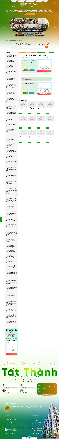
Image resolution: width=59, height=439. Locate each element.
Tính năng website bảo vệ (10, 70)
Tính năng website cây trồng (10, 251)
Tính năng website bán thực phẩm (11, 171)
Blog (33, 418)
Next (55, 27)
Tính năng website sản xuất (10, 250)
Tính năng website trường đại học (11, 286)
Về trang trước (24, 75)
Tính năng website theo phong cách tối (11, 274)
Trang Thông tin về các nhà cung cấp (23, 122)
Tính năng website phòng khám (11, 166)
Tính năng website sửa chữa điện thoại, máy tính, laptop (11, 304)
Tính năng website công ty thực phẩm (11, 147)
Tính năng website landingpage (11, 266)
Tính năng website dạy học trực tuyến (11, 168)
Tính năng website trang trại (10, 143)
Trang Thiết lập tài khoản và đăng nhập (31, 108)
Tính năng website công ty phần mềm (11, 86)
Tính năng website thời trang (10, 108)
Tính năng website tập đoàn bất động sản (11, 230)
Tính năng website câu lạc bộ (10, 246)
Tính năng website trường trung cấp (11, 284)
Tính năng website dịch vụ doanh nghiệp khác (11, 82)
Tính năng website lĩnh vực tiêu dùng (11, 156)
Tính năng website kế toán (10, 67)
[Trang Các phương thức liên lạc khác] (32, 118)
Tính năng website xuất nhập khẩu (11, 78)
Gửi (41, 430)
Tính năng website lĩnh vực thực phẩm (11, 177)
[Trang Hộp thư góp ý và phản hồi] (23, 104)
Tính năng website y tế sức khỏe (11, 184)
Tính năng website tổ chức (10, 239)
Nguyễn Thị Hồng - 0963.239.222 (11, 389)
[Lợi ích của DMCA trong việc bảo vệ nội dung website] (14, 429)
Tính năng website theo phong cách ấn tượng (11, 276)
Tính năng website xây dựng (10, 206)
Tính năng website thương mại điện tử (11, 271)
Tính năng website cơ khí (10, 262)
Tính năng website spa (9, 119)
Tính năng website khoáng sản (10, 300)
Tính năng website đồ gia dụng (10, 92)
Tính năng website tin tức (10, 267)
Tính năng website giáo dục (10, 288)
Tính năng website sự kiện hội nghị (11, 321)
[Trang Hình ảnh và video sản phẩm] (41, 132)
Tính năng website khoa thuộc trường (10, 290)
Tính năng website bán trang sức (11, 112)
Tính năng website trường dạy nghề (11, 287)
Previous (4, 27)
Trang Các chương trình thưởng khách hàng (41, 108)
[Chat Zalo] (9, 387)
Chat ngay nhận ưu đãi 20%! (11, 353)
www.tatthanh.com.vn (12, 422)
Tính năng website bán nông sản (11, 151)
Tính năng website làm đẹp (10, 118)
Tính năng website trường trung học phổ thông (11, 283)
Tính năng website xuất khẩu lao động (11, 77)
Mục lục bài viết (0, 219)
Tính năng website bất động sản (11, 224)
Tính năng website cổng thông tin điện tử (11, 241)
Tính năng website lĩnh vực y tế (10, 160)
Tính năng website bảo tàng (10, 247)
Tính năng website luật (9, 79)
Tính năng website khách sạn (10, 59)
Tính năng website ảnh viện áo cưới (11, 123)
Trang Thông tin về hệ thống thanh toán (31, 137)
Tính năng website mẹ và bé (10, 93)
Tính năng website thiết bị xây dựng (11, 218)
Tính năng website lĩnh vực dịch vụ (11, 157)
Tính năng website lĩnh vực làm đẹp (11, 180)
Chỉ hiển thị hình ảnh (45, 52)
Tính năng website (11, 40)
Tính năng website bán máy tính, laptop (11, 101)
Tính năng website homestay (10, 61)
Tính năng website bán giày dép (11, 111)
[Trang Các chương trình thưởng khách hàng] (41, 104)
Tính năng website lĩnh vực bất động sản (11, 163)
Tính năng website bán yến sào (10, 144)
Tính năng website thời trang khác (11, 318)
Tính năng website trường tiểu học (11, 279)
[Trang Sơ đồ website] (41, 118)
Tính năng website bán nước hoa (11, 128)
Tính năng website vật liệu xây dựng (11, 219)
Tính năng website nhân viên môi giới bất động (11, 234)
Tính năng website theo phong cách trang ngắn (11, 298)
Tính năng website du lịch (10, 56)
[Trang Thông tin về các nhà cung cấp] (23, 118)
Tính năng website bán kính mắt (11, 322)
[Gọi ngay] (6, 387)
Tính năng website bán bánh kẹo (11, 315)
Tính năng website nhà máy (10, 260)
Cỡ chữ (48, 57)
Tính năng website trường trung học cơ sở (11, 281)
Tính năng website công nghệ (10, 98)
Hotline (26, 438)
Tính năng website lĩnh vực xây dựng (11, 161)
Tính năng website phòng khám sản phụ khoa (11, 191)
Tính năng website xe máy (10, 257)
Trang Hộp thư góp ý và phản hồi (23, 108)
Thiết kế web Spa (34, 420)
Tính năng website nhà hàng (10, 155)
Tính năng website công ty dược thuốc (11, 311)
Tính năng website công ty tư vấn (11, 71)
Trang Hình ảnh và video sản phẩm (41, 137)
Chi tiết (20, 113)
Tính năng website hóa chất (10, 252)
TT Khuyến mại (35, 438)
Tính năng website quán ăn (10, 145)
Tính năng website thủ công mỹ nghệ (11, 89)
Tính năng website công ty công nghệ (11, 107)
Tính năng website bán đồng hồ (11, 113)
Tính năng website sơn (9, 215)
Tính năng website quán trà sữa (11, 308)
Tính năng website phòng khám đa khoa (11, 186)
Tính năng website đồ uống (10, 150)
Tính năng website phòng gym (10, 124)
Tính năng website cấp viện (10, 244)
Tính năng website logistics (10, 80)
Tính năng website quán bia (10, 152)
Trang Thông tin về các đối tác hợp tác (50, 108)
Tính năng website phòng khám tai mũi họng (11, 193)
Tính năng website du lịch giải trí (11, 55)
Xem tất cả (52, 100)
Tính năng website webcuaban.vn (19, 40)
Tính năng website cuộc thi (10, 309)
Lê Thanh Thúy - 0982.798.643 (28, 389)
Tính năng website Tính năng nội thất (11, 211)
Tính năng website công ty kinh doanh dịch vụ (11, 135)
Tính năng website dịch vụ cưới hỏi (11, 129)
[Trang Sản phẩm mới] (50, 132)
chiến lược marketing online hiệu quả (45, 10)
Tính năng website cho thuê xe (10, 62)
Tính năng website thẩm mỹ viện (11, 120)
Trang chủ (7, 40)
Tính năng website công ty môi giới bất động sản (11, 226)
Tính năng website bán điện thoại (11, 99)
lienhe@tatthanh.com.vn (10, 390)
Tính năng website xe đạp (10, 256)
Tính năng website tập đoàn (10, 139)
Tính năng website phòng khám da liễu (11, 196)
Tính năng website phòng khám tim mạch (11, 199)
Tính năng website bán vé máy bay (11, 57)
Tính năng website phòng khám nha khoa (11, 189)
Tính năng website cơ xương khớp (11, 200)
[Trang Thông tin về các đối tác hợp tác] (50, 104)
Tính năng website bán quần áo (11, 109)
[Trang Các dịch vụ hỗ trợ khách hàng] (23, 132)
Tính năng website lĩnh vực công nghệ (11, 182)
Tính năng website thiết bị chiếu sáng (11, 209)
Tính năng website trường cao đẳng (11, 305)
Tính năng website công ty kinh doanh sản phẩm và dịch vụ (11, 138)
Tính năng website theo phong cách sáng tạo (11, 325)
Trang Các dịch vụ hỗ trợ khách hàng (22, 137)
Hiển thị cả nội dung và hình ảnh (28, 52)
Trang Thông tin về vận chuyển (50, 122)
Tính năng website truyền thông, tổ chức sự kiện (11, 73)
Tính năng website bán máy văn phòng (11, 317)
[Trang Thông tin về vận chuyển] (50, 118)
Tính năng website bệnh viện (10, 201)
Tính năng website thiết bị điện (10, 220)
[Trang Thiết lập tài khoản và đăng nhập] (32, 104)
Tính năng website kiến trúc (10, 214)
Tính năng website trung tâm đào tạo (11, 292)
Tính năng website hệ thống (10, 265)
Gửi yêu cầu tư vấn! (30, 14)
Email (32, 438)
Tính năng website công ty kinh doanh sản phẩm (11, 133)
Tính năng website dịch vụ (10, 66)
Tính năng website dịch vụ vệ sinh (11, 323)
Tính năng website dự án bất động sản (11, 228)
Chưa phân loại (8, 54)
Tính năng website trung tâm (10, 235)
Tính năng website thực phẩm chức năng (11, 205)
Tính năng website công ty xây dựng (11, 207)
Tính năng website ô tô (9, 261)
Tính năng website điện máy (10, 91)
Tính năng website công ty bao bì (11, 84)
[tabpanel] (29, 27)
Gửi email (28, 75)
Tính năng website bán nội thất (11, 213)
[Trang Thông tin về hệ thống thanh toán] (32, 132)
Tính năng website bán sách (10, 294)
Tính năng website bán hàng (10, 174)
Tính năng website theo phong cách (11, 272)
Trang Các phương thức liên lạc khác (32, 122)
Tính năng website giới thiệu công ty (11, 175)
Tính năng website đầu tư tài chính (11, 232)
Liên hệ (23, 438)
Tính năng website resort (10, 60)
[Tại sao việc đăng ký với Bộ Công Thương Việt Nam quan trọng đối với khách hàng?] (8, 429)
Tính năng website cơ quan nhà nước (11, 170)
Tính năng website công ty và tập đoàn (11, 131)
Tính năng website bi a (9, 65)
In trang (32, 75)
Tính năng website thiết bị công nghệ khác (11, 105)
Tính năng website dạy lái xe (10, 295)
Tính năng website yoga (9, 125)
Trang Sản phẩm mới (49, 136)
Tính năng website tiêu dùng (10, 87)
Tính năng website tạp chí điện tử (11, 238)
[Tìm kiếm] (46, 47)
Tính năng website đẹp (9, 140)
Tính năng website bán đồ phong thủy (11, 115)
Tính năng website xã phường (10, 245)
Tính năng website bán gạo (10, 314)
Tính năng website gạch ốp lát (10, 223)
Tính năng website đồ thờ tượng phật (11, 302)
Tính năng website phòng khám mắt (11, 194)
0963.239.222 (11, 419)
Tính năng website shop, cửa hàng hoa (11, 95)
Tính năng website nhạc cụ (10, 255)
